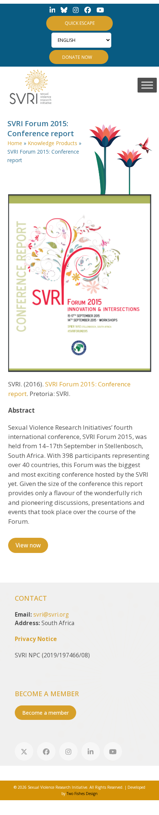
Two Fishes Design (82, 793)
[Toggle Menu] (147, 84)
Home (14, 143)
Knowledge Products (52, 143)
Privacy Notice (36, 639)
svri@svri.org (51, 614)
